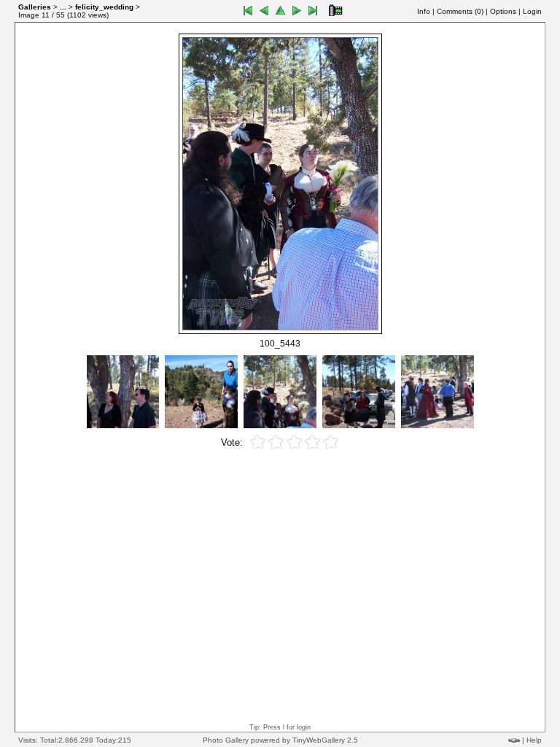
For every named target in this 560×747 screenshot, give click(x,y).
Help (534, 740)
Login (532, 11)
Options (503, 11)
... (63, 7)
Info (423, 11)
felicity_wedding (104, 7)
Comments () (460, 11)
